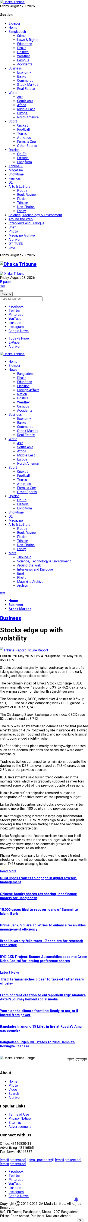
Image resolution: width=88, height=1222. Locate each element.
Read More (8, 871)
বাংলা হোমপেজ (77, 1059)
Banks (21, 76)
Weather (23, 56)
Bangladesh (17, 32)
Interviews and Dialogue (26, 223)
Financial (15, 178)
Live (12, 248)
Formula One (26, 142)
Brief (12, 227)
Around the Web (21, 219)
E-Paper (15, 342)
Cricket (22, 125)
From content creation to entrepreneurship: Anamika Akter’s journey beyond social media (43, 997)
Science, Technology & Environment (35, 215)
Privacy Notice (20, 1118)
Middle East (26, 109)
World (13, 93)
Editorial (23, 158)
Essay (21, 211)
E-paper (14, 23)
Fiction (22, 199)
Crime (21, 36)
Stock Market (27, 85)
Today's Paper (19, 338)
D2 (11, 182)
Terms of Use (19, 1114)
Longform (24, 162)
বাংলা (2, 286)
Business (15, 68)
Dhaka (21, 48)
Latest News (10, 972)
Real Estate (26, 89)
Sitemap (15, 1123)
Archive (14, 239)
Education (24, 44)
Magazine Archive (22, 235)
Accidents (24, 64)
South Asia (25, 101)
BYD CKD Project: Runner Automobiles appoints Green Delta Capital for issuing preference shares (43, 959)
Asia (20, 97)
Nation (22, 394)
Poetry (22, 191)
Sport (13, 121)
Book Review (27, 195)
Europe (22, 113)
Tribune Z (16, 166)
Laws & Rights (27, 40)
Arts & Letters (19, 186)
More (12, 553)
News (13, 370)
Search (14, 1094)
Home (13, 28)
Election (23, 386)
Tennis (22, 133)
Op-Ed (21, 154)
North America (28, 117)
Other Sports (27, 146)
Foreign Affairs (28, 390)
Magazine (16, 170)
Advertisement (20, 1127)
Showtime (16, 174)
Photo (13, 231)
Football (23, 129)
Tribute (22, 203)
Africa (21, 105)
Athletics (24, 138)
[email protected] (13, 1160)
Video (13, 1090)
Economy (24, 72)
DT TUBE (16, 244)
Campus (23, 60)
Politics (23, 52)
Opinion (14, 150)
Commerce (25, 81)
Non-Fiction (26, 207)
